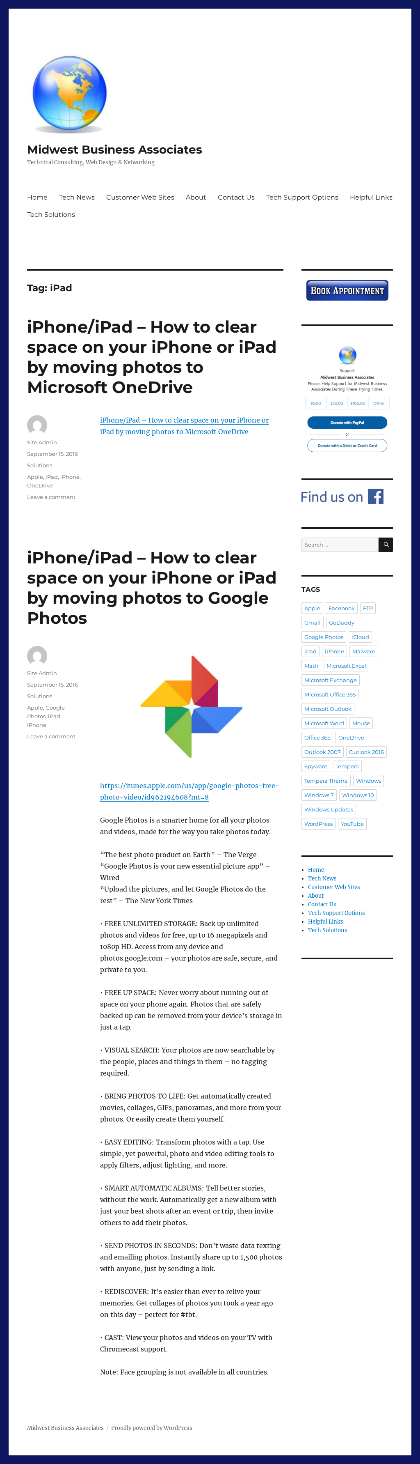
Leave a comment (51, 497)
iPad (52, 476)
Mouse (361, 723)
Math (311, 665)
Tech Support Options (302, 197)
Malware (363, 651)
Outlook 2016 (366, 752)
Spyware (315, 766)
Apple (35, 476)
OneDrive (40, 485)
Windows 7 (319, 795)
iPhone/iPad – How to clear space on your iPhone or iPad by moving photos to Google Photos (152, 587)
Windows (368, 780)
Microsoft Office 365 (330, 694)
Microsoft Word (324, 723)
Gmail (312, 622)
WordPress (318, 823)
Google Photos (323, 637)
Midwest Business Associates (114, 149)
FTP (368, 608)
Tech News (77, 197)
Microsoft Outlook (328, 709)
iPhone (70, 476)
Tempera (347, 766)
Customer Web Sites (140, 197)
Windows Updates (328, 809)
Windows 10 (358, 795)
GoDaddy (341, 622)
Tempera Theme (326, 780)
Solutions (39, 465)
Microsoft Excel (346, 665)
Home (37, 197)
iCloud (360, 637)
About (196, 197)
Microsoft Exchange (330, 680)
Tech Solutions (51, 214)
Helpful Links (371, 197)
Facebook (342, 608)
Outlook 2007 (322, 752)
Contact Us (236, 197)
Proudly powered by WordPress (151, 1428)
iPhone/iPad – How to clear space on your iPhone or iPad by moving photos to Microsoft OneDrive (152, 357)
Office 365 (317, 737)
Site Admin (42, 442)
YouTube (352, 823)
